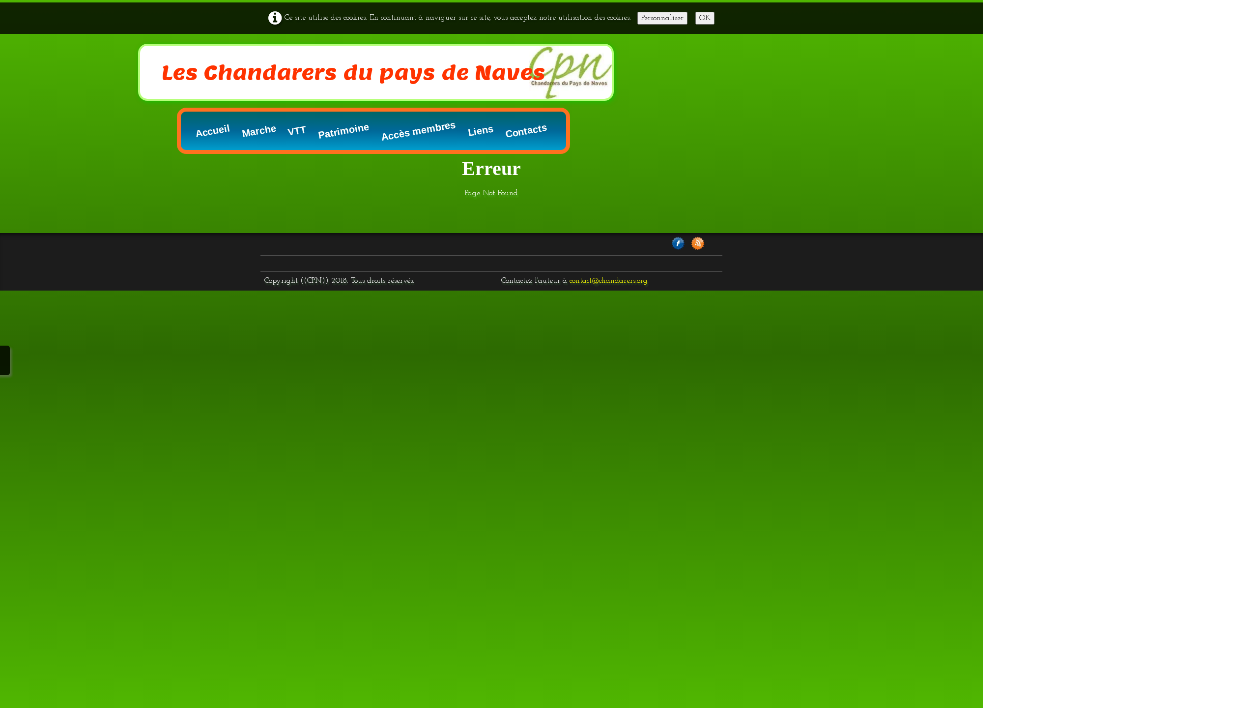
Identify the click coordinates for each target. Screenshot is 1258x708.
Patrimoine (343, 131)
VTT (297, 131)
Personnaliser (662, 18)
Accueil (213, 130)
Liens (480, 131)
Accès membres (418, 131)
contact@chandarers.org (609, 281)
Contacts (526, 131)
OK (705, 18)
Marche (259, 130)
